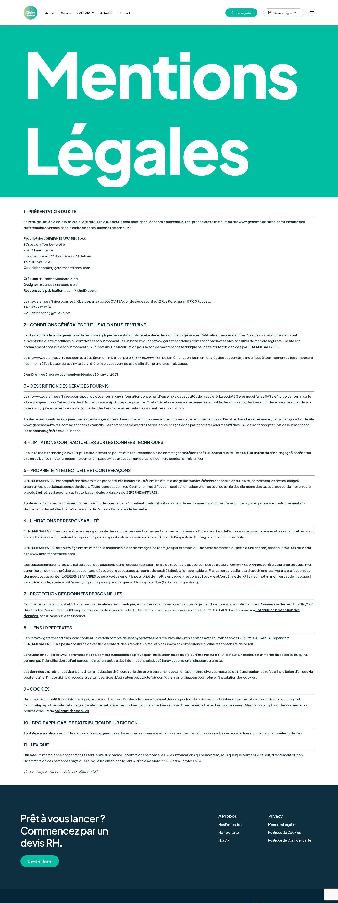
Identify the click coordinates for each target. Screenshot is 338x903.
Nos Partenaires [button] (230, 824)
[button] (312, 13)
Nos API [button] (224, 840)
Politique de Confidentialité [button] (289, 840)
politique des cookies (71, 711)
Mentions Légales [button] (281, 824)
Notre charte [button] (228, 832)
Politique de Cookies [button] (284, 832)
